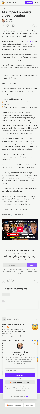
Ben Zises (9, 20)
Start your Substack (15, 405)
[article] (20, 330)
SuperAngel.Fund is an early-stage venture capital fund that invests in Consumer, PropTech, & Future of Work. (15, 330)
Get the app (29, 405)
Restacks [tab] (14, 295)
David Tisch (28, 41)
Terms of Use (30, 387)
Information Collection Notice (26, 389)
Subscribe (29, 3)
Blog (3, 8)
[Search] (36, 319)
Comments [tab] (6, 295)
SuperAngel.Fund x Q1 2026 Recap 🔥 (13, 325)
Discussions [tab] (16, 319)
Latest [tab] (9, 319)
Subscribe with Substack (21, 382)
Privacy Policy (21, 391)
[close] (34, 343)
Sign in (36, 3)
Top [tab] (4, 319)
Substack (10, 410)
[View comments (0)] (8, 26)
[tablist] (10, 295)
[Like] (3, 26)
